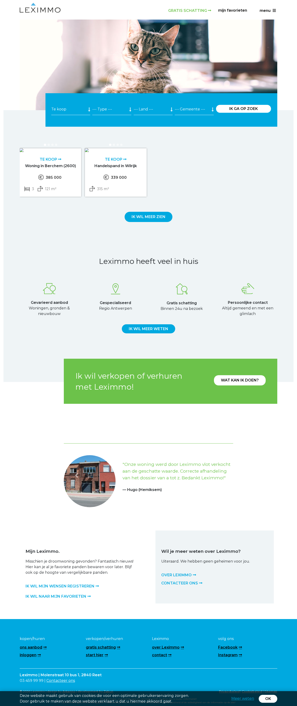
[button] (76, 475)
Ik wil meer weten (148, 329)
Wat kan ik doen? (240, 380)
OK (268, 698)
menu (265, 10)
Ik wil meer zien (148, 217)
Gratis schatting (188, 10)
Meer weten (242, 698)
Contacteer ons (60, 680)
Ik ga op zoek (243, 108)
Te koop (49, 159)
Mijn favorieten (232, 10)
